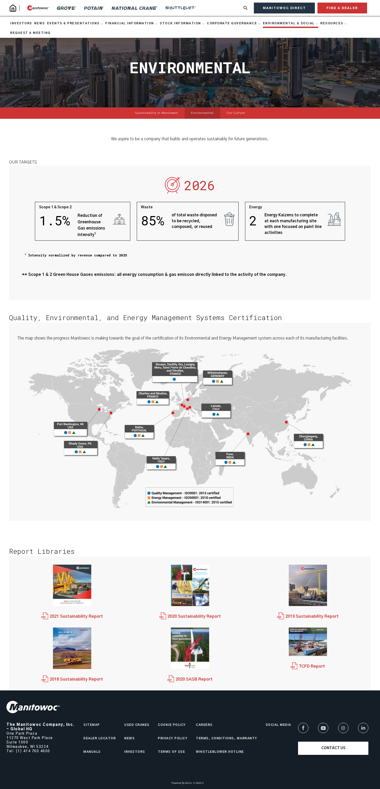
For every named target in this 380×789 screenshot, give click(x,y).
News (129, 738)
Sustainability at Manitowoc (156, 113)
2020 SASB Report (194, 679)
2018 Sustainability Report (76, 679)
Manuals (92, 751)
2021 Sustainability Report (76, 616)
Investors (134, 751)
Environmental (202, 113)
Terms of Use (171, 751)
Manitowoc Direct (284, 8)
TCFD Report (312, 666)
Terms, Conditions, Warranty (226, 738)
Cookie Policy (172, 725)
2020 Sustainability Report (194, 616)
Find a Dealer (342, 8)
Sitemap (91, 725)
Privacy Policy (172, 738)
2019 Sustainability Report (312, 616)
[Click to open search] (245, 8)
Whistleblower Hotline (220, 751)
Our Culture (236, 113)
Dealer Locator (99, 738)
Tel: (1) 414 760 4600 (28, 751)
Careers (204, 725)
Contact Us (333, 748)
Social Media (278, 725)
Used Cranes (137, 725)
